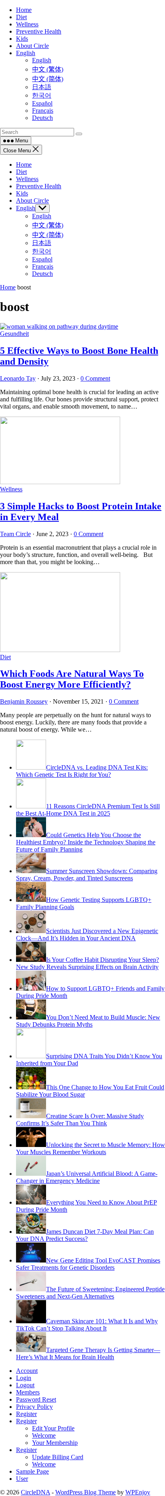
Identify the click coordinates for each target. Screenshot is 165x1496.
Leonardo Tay (18, 378)
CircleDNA (35, 1492)
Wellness (27, 179)
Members (28, 1392)
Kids (22, 193)
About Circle (32, 200)
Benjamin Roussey (24, 701)
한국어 (41, 251)
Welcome (44, 1435)
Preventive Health (38, 186)
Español (42, 259)
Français (42, 266)
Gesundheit (14, 333)
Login (23, 1377)
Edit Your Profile (53, 1428)
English (25, 208)
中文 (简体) (47, 234)
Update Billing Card (57, 1457)
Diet (21, 171)
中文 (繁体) (47, 225)
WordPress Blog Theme (85, 1492)
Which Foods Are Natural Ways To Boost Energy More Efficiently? (72, 679)
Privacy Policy (34, 1406)
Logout (25, 1385)
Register (26, 1413)
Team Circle (15, 534)
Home (24, 164)
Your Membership (55, 1442)
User (22, 1478)
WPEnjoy (137, 1492)
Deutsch (42, 273)
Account (27, 1370)
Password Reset (36, 1399)
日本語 (41, 242)
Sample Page (32, 1471)
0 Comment (95, 378)
